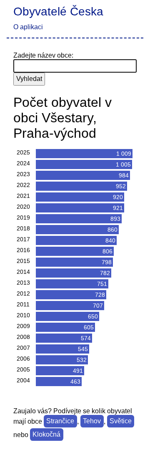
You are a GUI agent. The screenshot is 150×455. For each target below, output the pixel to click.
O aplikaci (28, 26)
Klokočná (46, 434)
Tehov (92, 421)
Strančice (60, 421)
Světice (121, 421)
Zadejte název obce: (43, 55)
